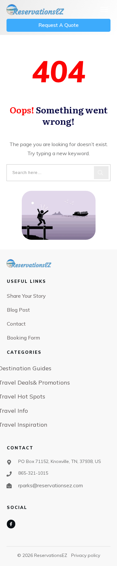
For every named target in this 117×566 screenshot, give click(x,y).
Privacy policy (85, 555)
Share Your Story (26, 296)
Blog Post (18, 309)
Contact (16, 323)
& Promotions (51, 382)
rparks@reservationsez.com (50, 485)
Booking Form (23, 337)
